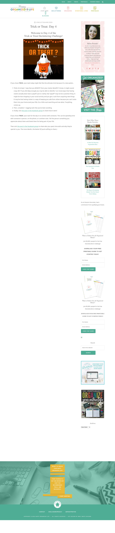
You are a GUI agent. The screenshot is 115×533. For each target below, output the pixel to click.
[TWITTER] (90, 68)
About (69, 1)
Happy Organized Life (22, 8)
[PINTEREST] (95, 68)
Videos (76, 1)
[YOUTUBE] (98, 68)
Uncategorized (44, 22)
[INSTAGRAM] (92, 68)
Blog (63, 1)
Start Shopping (65, 496)
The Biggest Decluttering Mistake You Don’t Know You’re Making (92, 192)
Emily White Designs (84, 516)
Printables (84, 1)
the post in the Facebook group (32, 111)
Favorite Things (95, 1)
